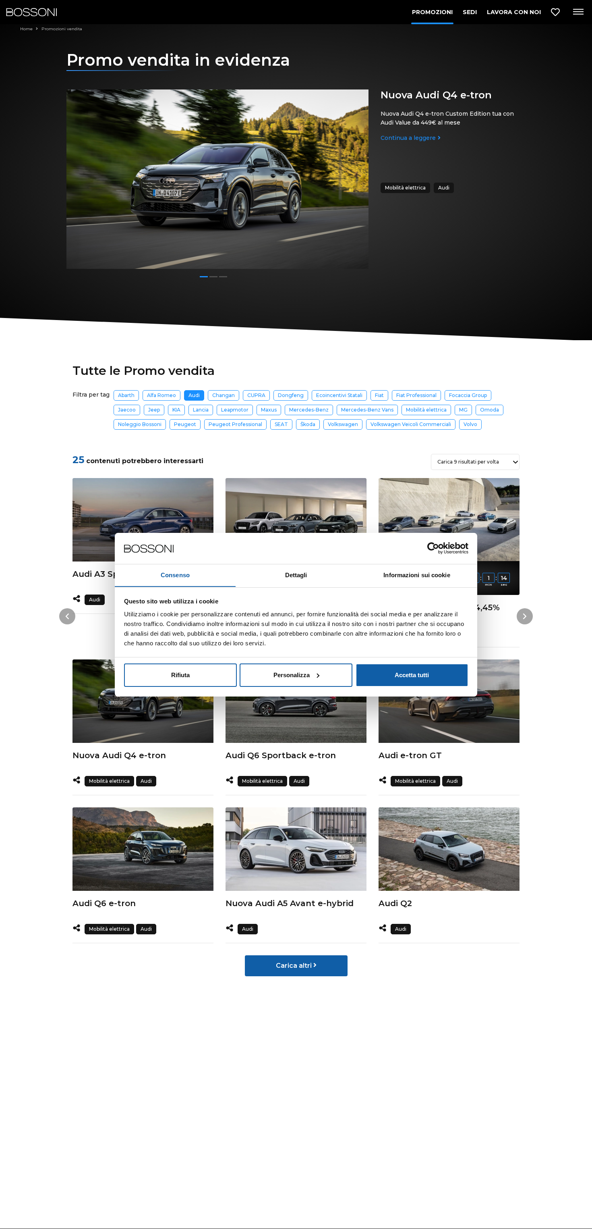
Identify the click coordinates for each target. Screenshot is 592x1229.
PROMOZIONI (432, 12)
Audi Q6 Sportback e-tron (281, 755)
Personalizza (291, 675)
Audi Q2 (395, 903)
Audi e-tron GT (410, 755)
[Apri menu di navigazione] (578, 12)
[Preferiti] (555, 12)
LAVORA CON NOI (514, 12)
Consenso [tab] (175, 574)
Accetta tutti (412, 675)
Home (27, 28)
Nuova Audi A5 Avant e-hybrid (290, 903)
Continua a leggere (408, 137)
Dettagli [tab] (296, 574)
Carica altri (294, 965)
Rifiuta (180, 675)
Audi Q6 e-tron (104, 903)
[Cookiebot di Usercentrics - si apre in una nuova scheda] (433, 548)
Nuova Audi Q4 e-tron (119, 755)
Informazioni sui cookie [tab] (416, 574)
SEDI (470, 12)
